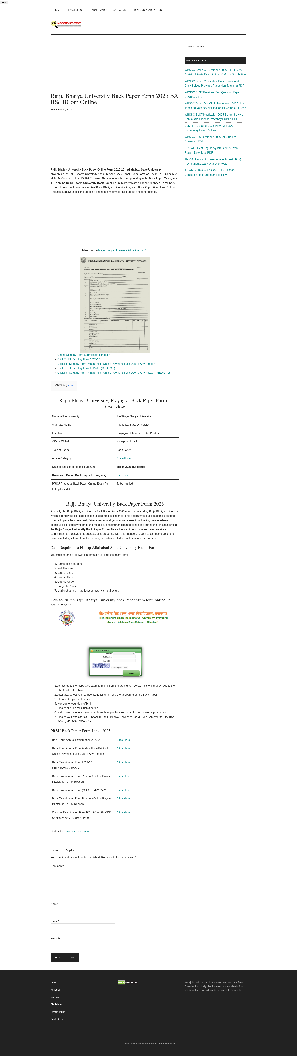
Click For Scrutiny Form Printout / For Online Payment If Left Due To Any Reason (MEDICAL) (113, 372)
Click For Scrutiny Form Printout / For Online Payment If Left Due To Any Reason (106, 363)
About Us (55, 989)
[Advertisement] (115, 67)
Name (55, 903)
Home (54, 982)
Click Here (123, 475)
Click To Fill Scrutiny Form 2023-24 (79, 359)
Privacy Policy (58, 1011)
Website (55, 938)
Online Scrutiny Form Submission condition (83, 354)
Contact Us (57, 1019)
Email (55, 921)
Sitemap (55, 997)
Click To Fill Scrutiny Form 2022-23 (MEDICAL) (86, 368)
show (70, 385)
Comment (57, 866)
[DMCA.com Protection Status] (128, 983)
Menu (4, 2)
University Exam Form (77, 831)
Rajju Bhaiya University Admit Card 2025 (123, 250)
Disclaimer (56, 1004)
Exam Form (124, 458)
